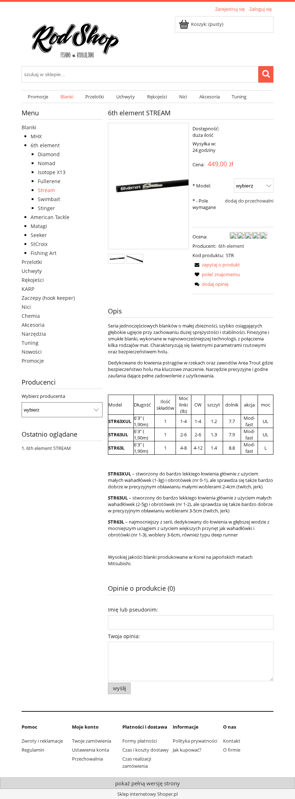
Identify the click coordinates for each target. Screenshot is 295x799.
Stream (46, 190)
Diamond (49, 154)
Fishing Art (43, 253)
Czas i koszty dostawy (145, 750)
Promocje (33, 360)
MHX (36, 136)
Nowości (32, 351)
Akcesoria (33, 324)
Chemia (31, 315)
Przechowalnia (87, 759)
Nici (26, 306)
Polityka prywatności (195, 741)
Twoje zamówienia (91, 741)
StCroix (39, 244)
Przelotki (32, 262)
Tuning (30, 342)
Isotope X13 (51, 172)
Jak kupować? (187, 750)
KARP (28, 288)
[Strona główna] (76, 38)
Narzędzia (34, 333)
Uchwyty (32, 271)
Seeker (39, 235)
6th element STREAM (48, 448)
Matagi (39, 226)
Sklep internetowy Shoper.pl (147, 794)
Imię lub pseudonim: (133, 609)
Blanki (29, 127)
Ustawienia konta (90, 750)
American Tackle (50, 217)
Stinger (46, 208)
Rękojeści (33, 280)
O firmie (231, 750)
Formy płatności (139, 741)
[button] (216, 264)
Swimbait (49, 199)
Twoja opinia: (124, 636)
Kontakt (231, 741)
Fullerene (49, 181)
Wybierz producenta (43, 396)
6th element (45, 145)
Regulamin (33, 750)
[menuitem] (38, 96)
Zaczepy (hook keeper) (48, 297)
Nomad (46, 163)
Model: (201, 185)
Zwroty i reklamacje (42, 741)
